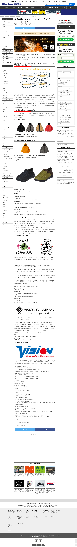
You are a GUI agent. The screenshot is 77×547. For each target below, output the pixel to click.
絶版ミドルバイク (44, 7)
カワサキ (4, 90)
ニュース (35, 1)
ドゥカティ (4, 134)
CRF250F (67, 104)
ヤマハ (4, 86)
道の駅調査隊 (5, 166)
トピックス (57, 7)
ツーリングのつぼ (5, 154)
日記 (43, 512)
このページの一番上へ (76, 540)
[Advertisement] (34, 449)
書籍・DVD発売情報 (6, 58)
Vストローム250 (62, 117)
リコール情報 (5, 31)
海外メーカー (5, 26)
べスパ (9, 524)
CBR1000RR (66, 106)
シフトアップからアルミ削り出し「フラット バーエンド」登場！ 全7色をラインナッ (65, 163)
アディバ (4, 140)
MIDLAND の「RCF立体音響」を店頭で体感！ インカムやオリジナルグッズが (65, 180)
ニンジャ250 (62, 121)
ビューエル (4, 129)
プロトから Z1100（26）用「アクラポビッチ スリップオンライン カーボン (65, 157)
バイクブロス (2, 16)
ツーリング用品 (5, 181)
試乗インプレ (19, 7)
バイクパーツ (5, 46)
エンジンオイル (5, 199)
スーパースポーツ (68, 88)
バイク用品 (4, 48)
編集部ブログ (28, 517)
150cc (69, 80)
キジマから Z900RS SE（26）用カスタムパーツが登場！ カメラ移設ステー (65, 160)
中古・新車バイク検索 (11, 511)
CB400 (61, 106)
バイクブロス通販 (5, 64)
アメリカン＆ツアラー (20, 517)
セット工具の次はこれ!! (6, 107)
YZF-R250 (68, 110)
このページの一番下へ (76, 545)
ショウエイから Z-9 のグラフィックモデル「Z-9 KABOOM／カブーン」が (65, 144)
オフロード (61, 94)
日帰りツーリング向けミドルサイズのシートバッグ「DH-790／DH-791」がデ (65, 131)
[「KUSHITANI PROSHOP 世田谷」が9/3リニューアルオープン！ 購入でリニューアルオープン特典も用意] (19, 483)
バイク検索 (21, 1)
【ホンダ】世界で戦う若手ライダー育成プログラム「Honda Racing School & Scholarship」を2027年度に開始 (50, 490)
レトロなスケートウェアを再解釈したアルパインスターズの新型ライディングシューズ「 (65, 134)
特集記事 (51, 7)
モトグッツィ (5, 136)
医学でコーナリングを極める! (7, 158)
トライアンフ (5, 95)
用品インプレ (5, 179)
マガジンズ (7, 16)
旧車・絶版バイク (5, 77)
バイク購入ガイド (5, 73)
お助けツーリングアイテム (7, 175)
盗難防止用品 (5, 200)
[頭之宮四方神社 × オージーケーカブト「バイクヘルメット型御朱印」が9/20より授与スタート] (29, 483)
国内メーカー (5, 24)
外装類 (4, 206)
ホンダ (4, 85)
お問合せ (52, 516)
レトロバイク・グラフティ (7, 149)
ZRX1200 (68, 123)
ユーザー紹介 (28, 516)
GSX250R (68, 115)
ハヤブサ (67, 119)
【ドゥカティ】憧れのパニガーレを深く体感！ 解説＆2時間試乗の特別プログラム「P (65, 173)
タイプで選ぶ (12, 7)
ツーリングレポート (6, 177)
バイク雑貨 (4, 193)
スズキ (4, 88)
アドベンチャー (68, 94)
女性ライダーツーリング (7, 173)
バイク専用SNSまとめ (7, 50)
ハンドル (4, 202)
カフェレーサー (62, 90)
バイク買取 (48, 1)
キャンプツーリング (28, 24)
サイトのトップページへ (76, 542)
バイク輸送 (36, 512)
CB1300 (66, 108)
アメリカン (61, 96)
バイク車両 (5, 21)
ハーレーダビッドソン (6, 92)
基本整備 (4, 109)
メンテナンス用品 (5, 197)
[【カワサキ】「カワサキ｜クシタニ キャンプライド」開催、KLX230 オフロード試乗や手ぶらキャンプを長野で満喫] (19, 469)
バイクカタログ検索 (11, 512)
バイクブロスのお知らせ (7, 62)
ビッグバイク (62, 84)
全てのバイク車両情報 (6, 22)
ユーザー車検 (5, 116)
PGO (3, 145)
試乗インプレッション (6, 71)
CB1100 (61, 108)
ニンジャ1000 (62, 123)
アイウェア (4, 186)
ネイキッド (61, 88)
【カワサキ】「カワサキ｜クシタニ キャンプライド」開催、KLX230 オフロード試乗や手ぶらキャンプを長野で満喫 (19, 476)
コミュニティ (64, 1)
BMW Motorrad (5, 97)
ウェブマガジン (28, 1)
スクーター (61, 98)
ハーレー (9, 519)
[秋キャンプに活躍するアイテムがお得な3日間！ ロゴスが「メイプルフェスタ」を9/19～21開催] (40, 469)
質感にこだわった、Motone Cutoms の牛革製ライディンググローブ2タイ (65, 137)
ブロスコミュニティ (46, 511)
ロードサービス (36, 516)
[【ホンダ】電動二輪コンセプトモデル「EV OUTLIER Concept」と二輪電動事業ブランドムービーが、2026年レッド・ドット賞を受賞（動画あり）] (40, 483)
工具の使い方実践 (5, 111)
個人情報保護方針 (54, 512)
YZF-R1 (61, 113)
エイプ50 (64, 102)
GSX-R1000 (69, 117)
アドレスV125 (62, 115)
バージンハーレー (19, 519)
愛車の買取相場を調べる (65, 39)
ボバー (61, 92)
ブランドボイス (45, 516)
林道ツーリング (5, 168)
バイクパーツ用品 (6, 44)
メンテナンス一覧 (5, 103)
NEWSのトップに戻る (35, 434)
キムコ (9, 527)
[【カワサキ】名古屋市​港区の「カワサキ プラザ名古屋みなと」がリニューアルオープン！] (50, 469)
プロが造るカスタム (6, 83)
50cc (60, 80)
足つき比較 (32, 7)
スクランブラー (66, 92)
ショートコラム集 (6, 147)
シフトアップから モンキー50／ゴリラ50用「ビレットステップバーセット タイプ (65, 154)
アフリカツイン (62, 110)
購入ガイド (26, 7)
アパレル (4, 184)
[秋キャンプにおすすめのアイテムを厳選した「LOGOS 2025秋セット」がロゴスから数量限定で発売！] (29, 469)
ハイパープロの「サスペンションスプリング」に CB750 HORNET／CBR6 (65, 151)
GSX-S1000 (62, 119)
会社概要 (52, 511)
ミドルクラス (66, 82)
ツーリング (69, 7)
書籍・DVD (4, 60)
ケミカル (4, 195)
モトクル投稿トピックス (7, 52)
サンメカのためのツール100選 (7, 105)
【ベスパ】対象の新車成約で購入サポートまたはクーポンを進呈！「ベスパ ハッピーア (65, 176)
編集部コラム (5, 54)
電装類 (4, 204)
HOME (6, 7)
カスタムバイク (5, 75)
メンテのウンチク (5, 114)
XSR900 (65, 113)
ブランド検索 (41, 1)
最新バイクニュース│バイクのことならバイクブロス (38, 503)
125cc (65, 80)
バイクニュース (12, 16)
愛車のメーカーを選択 (65, 36)
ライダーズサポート (56, 1)
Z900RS (67, 121)
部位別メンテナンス (6, 113)
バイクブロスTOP (13, 1)
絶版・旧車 (67, 98)
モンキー (70, 102)
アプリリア (4, 138)
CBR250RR (62, 104)
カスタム (37, 7)
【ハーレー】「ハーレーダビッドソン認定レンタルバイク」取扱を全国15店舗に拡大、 (65, 170)
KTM (3, 143)
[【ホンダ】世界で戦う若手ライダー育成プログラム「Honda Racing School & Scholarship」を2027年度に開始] (50, 483)
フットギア (4, 188)
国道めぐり (4, 164)
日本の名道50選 (5, 170)
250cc (61, 82)
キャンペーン (5, 37)
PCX (60, 102)
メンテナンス (63, 7)
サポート (4, 42)
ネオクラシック (69, 90)
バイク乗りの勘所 (5, 151)
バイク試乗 (36, 517)
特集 (3, 67)
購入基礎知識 (5, 81)
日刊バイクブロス (5, 56)
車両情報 (4, 70)
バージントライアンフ (20, 523)
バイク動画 (4, 28)
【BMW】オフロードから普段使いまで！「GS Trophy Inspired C (65, 140)
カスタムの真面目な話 (6, 156)
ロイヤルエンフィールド (7, 99)
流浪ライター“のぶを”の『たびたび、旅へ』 (7, 160)
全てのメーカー (10, 530)
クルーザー (67, 96)
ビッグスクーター (19, 516)
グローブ (4, 190)
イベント (4, 39)
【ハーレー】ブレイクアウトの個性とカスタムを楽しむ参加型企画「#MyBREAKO (65, 183)
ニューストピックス (6, 35)
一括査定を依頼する (65, 61)
